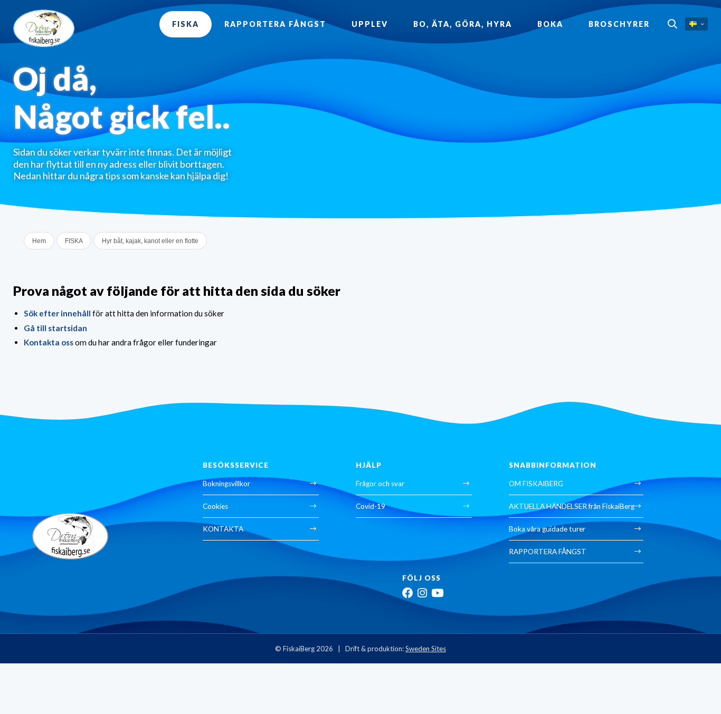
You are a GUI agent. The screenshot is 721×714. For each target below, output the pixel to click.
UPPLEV (370, 24)
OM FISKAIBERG (536, 483)
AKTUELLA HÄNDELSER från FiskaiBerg (571, 506)
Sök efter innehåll (57, 313)
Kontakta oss (48, 342)
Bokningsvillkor (226, 483)
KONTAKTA (223, 529)
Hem (39, 241)
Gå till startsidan (55, 328)
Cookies (215, 506)
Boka (550, 24)
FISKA (185, 24)
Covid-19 (370, 506)
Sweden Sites (425, 648)
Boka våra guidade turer (547, 529)
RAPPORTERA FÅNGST (275, 24)
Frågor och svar (380, 483)
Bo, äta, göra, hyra (462, 24)
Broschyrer (619, 24)
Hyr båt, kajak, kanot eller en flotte (150, 241)
